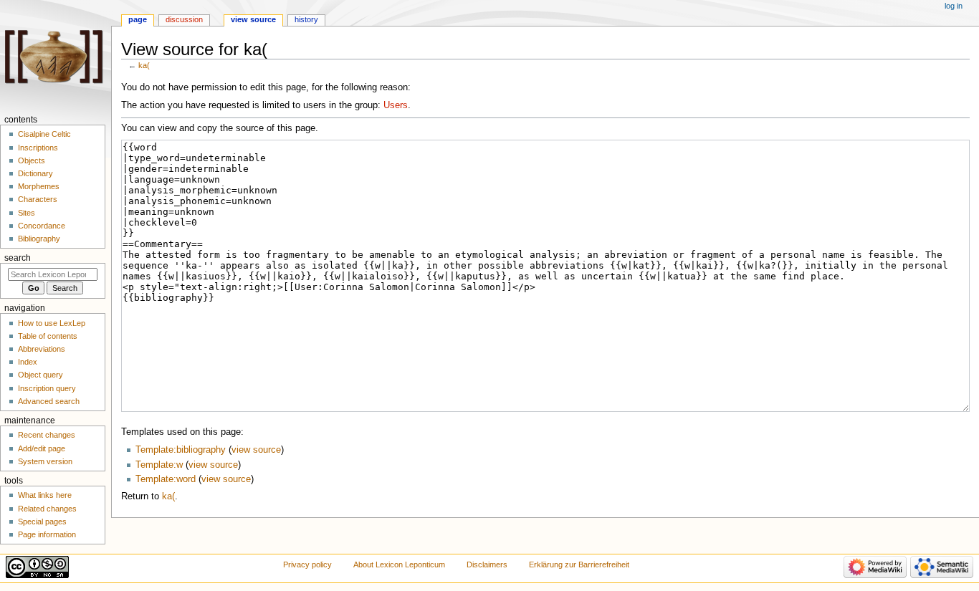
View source (253, 19)
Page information (47, 534)
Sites (26, 212)
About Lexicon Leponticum (399, 564)
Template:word (165, 479)
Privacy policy (307, 564)
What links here (45, 495)
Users (395, 105)
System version (45, 461)
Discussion (184, 19)
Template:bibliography (180, 450)
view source (256, 450)
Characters (37, 199)
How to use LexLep (51, 323)
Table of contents (47, 336)
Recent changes (46, 435)
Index (27, 361)
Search (17, 258)
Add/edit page (41, 448)
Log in (954, 5)
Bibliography (39, 238)
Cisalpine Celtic (44, 134)
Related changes (47, 508)
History (306, 19)
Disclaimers (487, 564)
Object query (40, 374)
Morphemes (38, 186)
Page (137, 19)
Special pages (42, 521)
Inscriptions (38, 147)
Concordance (41, 225)
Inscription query (47, 388)
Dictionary (35, 173)
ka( (144, 65)
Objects (31, 160)
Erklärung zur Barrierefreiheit (579, 564)
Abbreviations (41, 349)
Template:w (159, 465)
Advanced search (49, 401)
